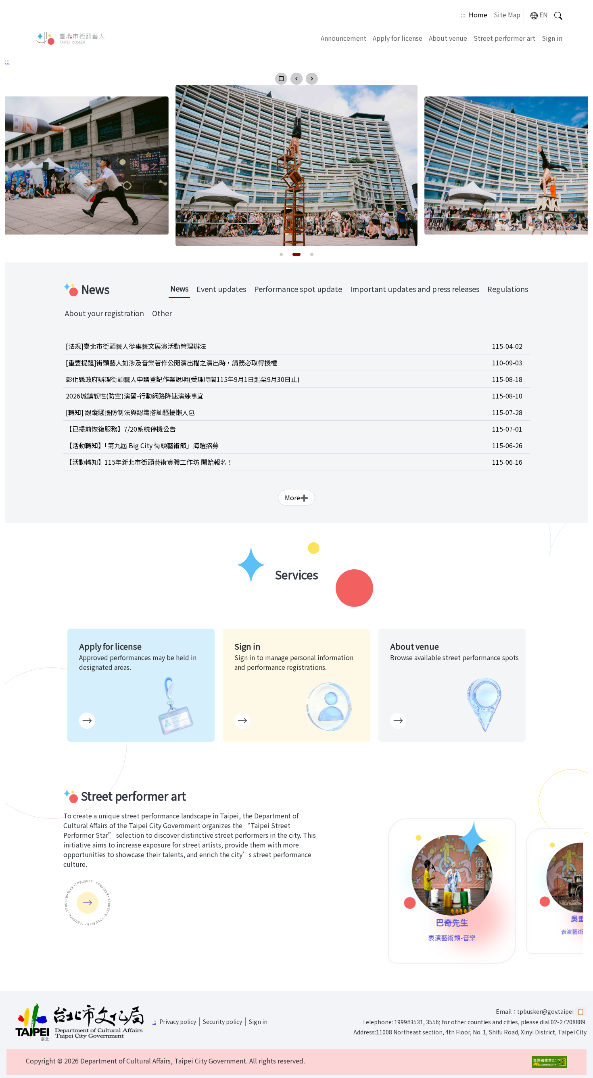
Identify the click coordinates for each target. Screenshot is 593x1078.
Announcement (343, 38)
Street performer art (504, 38)
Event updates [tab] (221, 288)
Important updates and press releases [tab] (414, 288)
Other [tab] (162, 313)
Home (478, 14)
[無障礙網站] (549, 1062)
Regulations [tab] (507, 288)
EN (543, 14)
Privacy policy (177, 1021)
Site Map (507, 14)
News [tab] (179, 288)
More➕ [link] (296, 497)
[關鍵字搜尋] (558, 14)
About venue (448, 38)
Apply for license (397, 38)
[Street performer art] (87, 903)
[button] (281, 79)
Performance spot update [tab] (298, 288)
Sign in (552, 38)
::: (463, 14)
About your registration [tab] (104, 313)
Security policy (222, 1021)
